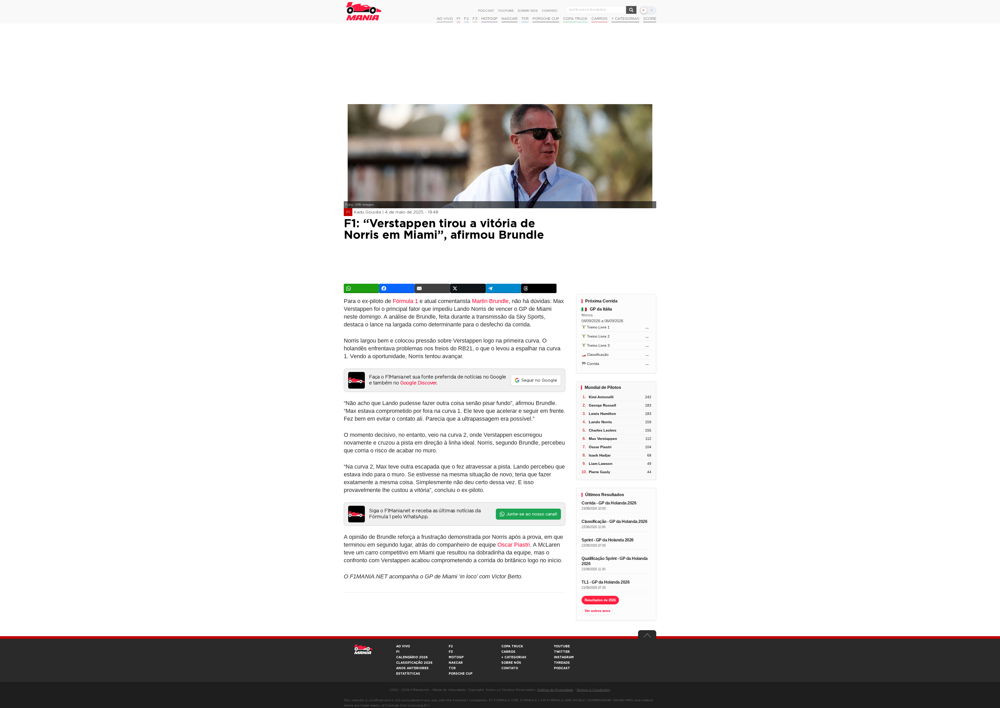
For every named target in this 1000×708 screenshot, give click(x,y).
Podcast (486, 10)
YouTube (506, 10)
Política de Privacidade (555, 689)
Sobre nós (528, 10)
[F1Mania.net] (364, 11)
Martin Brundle (490, 301)
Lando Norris (600, 422)
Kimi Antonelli (601, 397)
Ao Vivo (445, 19)
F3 (475, 19)
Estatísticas (408, 673)
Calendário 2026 (412, 657)
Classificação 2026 (414, 662)
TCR (525, 19)
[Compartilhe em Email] (432, 288)
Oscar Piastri (513, 544)
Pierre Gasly (599, 472)
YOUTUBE (562, 646)
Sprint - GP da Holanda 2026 (608, 540)
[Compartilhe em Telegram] (503, 288)
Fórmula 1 (405, 301)
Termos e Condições (593, 689)
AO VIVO (403, 646)
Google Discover (418, 383)
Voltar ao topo (647, 636)
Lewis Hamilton (602, 414)
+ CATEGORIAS (625, 19)
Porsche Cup (546, 19)
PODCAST (562, 668)
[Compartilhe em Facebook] (397, 288)
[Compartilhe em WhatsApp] (361, 288)
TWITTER (562, 651)
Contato (549, 10)
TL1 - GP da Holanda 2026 (605, 582)
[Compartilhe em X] (468, 288)
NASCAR (509, 19)
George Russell (602, 405)
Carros (599, 19)
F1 (458, 19)
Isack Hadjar (600, 455)
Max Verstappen (603, 439)
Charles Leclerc (602, 430)
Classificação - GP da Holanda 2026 (614, 521)
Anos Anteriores (412, 668)
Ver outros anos (597, 611)
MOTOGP (456, 657)
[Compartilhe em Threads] (539, 288)
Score (649, 19)
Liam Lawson (600, 464)
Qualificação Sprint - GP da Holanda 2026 (615, 561)
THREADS (562, 662)
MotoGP (489, 19)
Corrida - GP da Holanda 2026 (609, 503)
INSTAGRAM (564, 657)
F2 (466, 19)
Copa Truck (575, 19)
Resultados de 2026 (600, 600)
